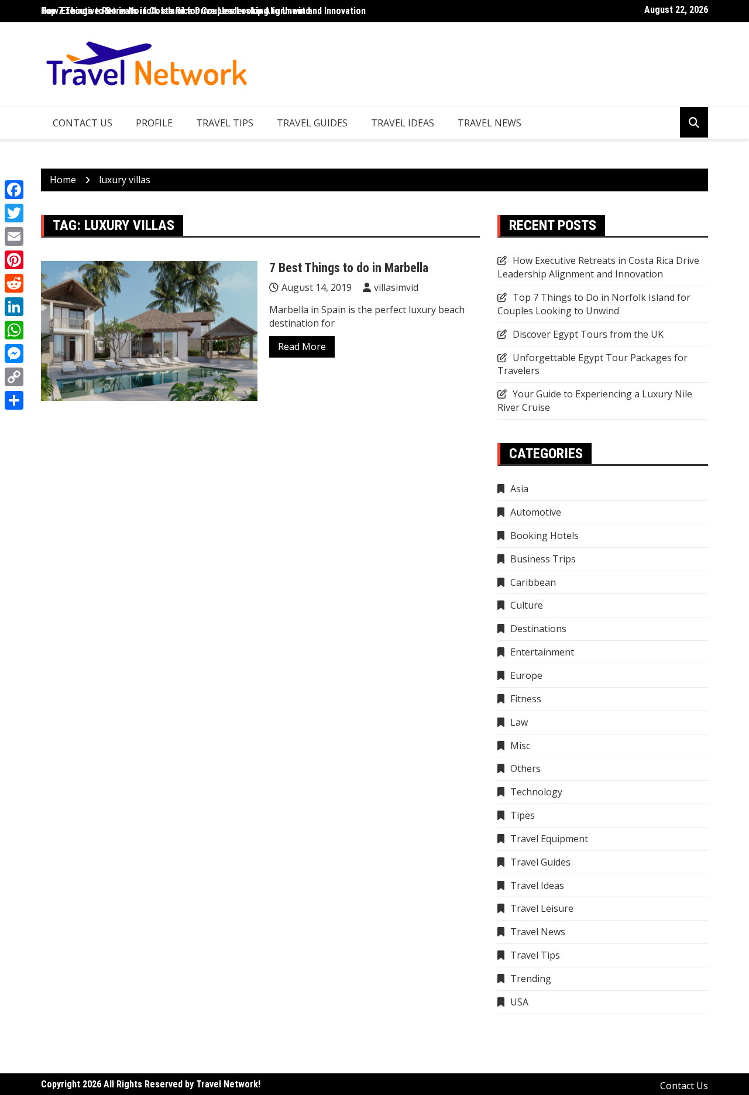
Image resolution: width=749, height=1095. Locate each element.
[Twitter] (14, 213)
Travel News (489, 122)
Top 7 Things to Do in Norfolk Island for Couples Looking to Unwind (593, 304)
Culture (526, 605)
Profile (154, 122)
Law (519, 722)
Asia (519, 488)
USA (519, 1002)
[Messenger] (14, 353)
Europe (526, 675)
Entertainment (542, 652)
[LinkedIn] (14, 306)
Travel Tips (224, 122)
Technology (536, 791)
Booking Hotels (544, 535)
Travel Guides (312, 122)
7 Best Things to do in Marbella (348, 267)
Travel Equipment (549, 838)
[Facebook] (14, 189)
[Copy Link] (14, 377)
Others (525, 768)
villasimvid (396, 287)
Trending (530, 978)
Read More (302, 346)
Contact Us (82, 122)
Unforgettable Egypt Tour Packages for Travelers (592, 364)
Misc (520, 745)
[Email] (14, 236)
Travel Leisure (541, 908)
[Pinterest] (14, 260)
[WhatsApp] (14, 330)
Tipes (522, 815)
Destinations (538, 628)
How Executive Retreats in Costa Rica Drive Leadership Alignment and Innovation (203, 10)
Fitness (525, 698)
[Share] (14, 400)
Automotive (535, 512)
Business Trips (543, 558)
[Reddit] (14, 283)
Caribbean (533, 582)
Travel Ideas (402, 122)
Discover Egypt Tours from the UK (588, 334)
